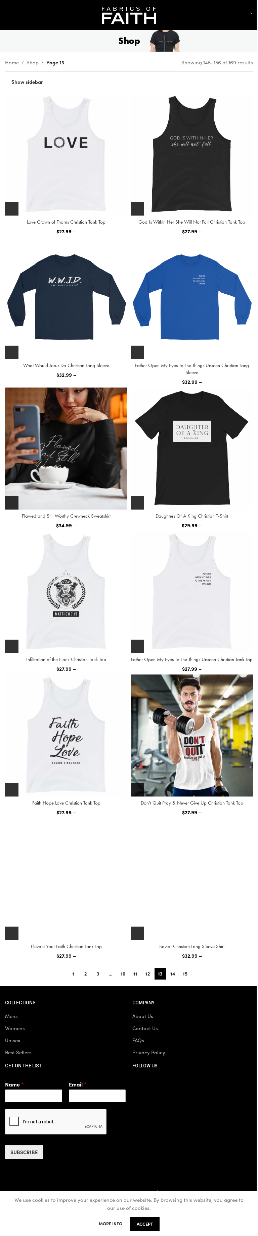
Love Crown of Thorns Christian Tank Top (66, 222)
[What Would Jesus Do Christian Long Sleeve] (66, 298)
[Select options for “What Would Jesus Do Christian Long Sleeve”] (11, 352)
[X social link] (156, 1083)
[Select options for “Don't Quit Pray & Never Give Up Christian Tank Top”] (137, 790)
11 (135, 973)
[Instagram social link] (172, 1083)
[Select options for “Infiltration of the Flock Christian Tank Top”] (11, 646)
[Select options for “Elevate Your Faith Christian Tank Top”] (11, 933)
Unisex (12, 1040)
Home (12, 62)
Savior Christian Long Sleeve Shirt (191, 946)
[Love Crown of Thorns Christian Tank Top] (66, 155)
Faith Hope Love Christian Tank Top (66, 803)
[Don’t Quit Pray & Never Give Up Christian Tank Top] (192, 735)
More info (111, 1223)
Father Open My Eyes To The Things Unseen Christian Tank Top (192, 659)
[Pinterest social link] (189, 1083)
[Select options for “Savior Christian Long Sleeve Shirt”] (137, 933)
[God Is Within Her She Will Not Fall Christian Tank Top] (192, 155)
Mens (11, 1016)
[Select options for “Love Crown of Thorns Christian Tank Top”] (11, 209)
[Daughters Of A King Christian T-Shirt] (192, 449)
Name (14, 1084)
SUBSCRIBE (24, 1152)
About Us (142, 1016)
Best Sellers (18, 1052)
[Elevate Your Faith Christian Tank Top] (66, 879)
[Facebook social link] (139, 1083)
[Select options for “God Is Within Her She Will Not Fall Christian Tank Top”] (137, 209)
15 (185, 973)
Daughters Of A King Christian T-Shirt (192, 516)
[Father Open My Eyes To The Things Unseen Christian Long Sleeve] (192, 298)
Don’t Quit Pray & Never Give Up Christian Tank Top (192, 803)
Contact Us (145, 1028)
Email (78, 1084)
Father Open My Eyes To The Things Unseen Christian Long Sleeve (192, 369)
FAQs (138, 1040)
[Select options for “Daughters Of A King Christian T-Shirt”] (137, 503)
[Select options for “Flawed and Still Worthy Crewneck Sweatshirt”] (11, 503)
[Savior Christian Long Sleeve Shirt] (192, 879)
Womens (15, 1028)
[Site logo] (129, 14)
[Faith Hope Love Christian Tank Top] (66, 735)
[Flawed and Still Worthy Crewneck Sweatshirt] (66, 449)
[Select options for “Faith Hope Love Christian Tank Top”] (11, 790)
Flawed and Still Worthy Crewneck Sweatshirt (66, 516)
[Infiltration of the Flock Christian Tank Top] (66, 592)
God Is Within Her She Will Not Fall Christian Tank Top (191, 222)
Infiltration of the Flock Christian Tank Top (66, 659)
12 (147, 973)
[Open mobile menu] (8, 15)
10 (123, 973)
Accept (145, 1224)
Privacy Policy (148, 1052)
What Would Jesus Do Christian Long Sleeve (66, 365)
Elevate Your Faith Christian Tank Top (66, 946)
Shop (33, 62)
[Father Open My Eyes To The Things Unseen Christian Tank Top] (192, 592)
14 (172, 973)
